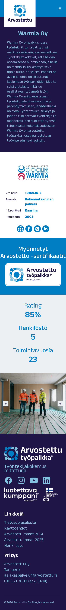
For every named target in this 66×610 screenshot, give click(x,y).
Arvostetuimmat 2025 (23, 540)
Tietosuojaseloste (20, 523)
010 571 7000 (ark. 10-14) (25, 581)
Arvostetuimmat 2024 (23, 534)
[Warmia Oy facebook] (28, 228)
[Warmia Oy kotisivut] (20, 228)
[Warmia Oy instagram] (37, 228)
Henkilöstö (13, 546)
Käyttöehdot (15, 528)
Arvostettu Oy (17, 564)
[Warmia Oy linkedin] (45, 228)
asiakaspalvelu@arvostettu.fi (30, 575)
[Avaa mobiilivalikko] (59, 8)
